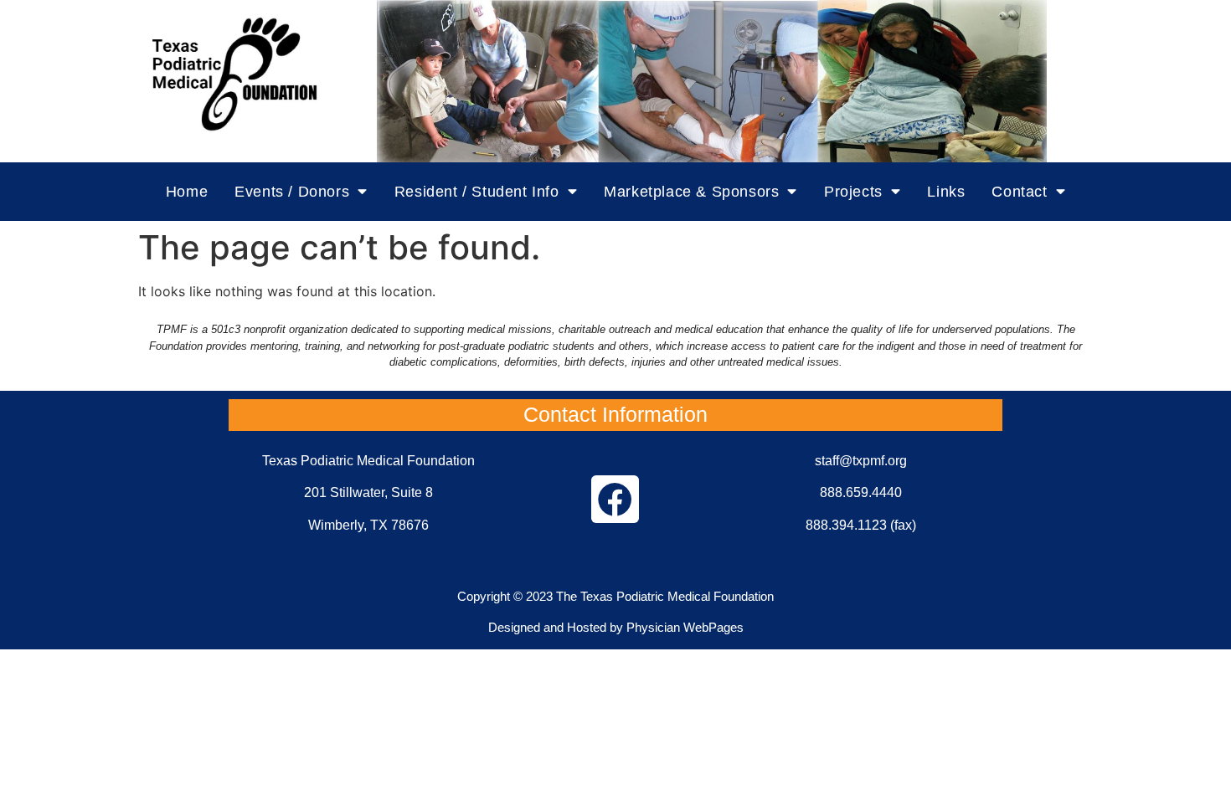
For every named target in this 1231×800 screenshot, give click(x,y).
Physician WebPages (685, 627)
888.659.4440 (861, 492)
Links (946, 191)
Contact (1019, 191)
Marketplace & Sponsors (691, 191)
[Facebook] (615, 499)
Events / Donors (291, 191)
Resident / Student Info (476, 191)
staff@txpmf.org (861, 461)
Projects (853, 191)
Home (187, 191)
